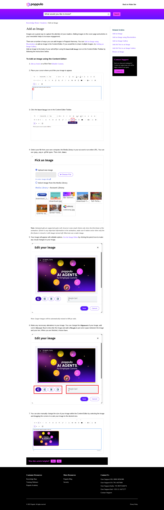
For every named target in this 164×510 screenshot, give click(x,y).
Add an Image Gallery (120, 41)
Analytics (43, 23)
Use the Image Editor (70, 237)
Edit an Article (36, 64)
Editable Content (57, 64)
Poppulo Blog (67, 479)
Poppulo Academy (32, 485)
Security (66, 482)
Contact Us (119, 71)
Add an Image (117, 34)
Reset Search (108, 14)
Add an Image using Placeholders (124, 37)
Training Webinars (32, 482)
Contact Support (106, 492)
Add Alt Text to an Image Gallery (124, 48)
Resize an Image (118, 52)
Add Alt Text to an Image (121, 44)
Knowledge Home (32, 23)
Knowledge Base (31, 479)
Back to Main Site (129, 4)
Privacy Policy (134, 504)
